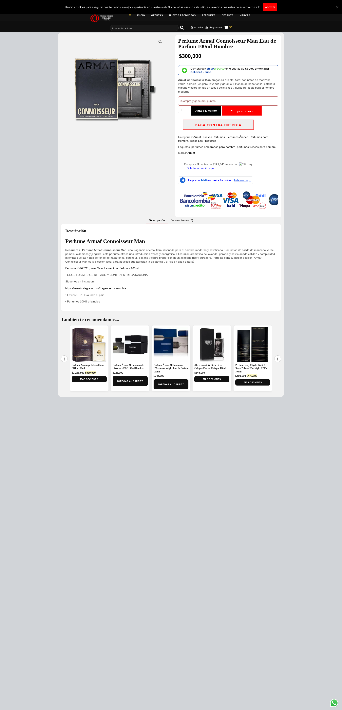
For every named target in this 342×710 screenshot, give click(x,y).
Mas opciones (89, 379)
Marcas (245, 15)
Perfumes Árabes (237, 137)
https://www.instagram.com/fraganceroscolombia (95, 288)
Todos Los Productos (203, 140)
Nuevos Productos (182, 15)
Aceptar (270, 7)
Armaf (197, 137)
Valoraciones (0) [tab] (182, 220)
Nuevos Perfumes (213, 137)
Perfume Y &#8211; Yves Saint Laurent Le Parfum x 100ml (102, 268)
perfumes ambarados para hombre (213, 146)
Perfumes (208, 15)
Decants (227, 15)
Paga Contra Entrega (218, 125)
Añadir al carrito (206, 110)
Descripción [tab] (157, 220)
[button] (160, 41)
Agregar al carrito (130, 381)
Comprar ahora (242, 111)
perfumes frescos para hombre (256, 146)
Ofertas (157, 15)
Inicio (141, 15)
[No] (337, 7)
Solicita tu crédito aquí (201, 168)
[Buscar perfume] (184, 28)
